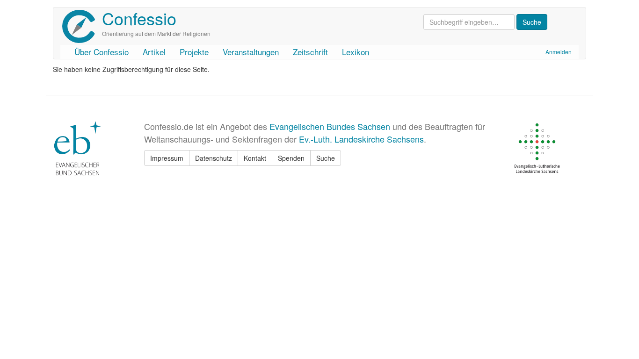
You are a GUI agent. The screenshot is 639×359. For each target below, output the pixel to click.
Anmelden (558, 52)
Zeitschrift (310, 51)
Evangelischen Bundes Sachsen (329, 126)
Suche (325, 158)
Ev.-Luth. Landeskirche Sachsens (361, 139)
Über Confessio (101, 51)
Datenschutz (213, 158)
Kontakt (255, 158)
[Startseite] (82, 26)
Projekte (194, 51)
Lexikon (355, 51)
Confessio (139, 18)
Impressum (166, 158)
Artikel (154, 51)
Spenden (291, 158)
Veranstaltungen (251, 51)
